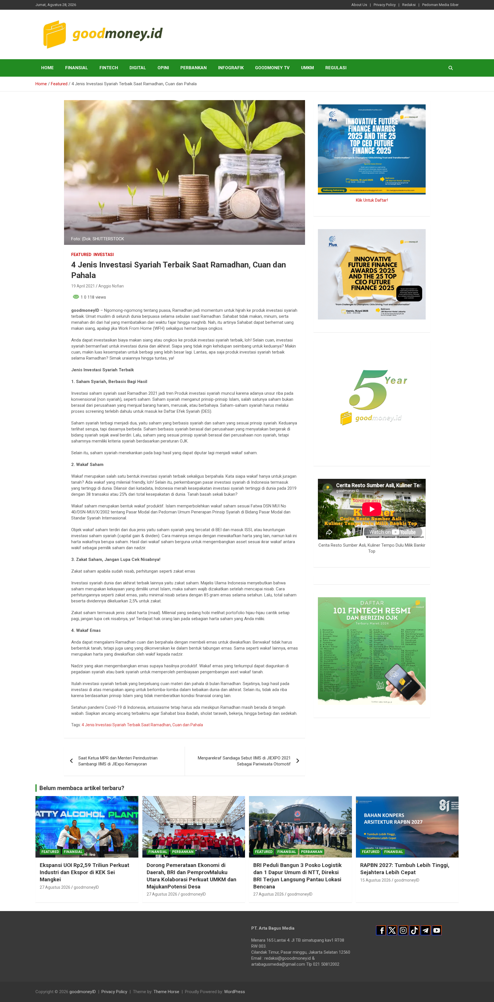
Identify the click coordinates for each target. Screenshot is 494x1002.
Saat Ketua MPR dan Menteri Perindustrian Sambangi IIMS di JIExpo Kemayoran (118, 761)
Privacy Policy (385, 5)
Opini (163, 67)
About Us (359, 5)
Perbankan (193, 67)
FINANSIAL (76, 67)
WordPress (234, 991)
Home (47, 67)
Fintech (108, 67)
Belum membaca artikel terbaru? (81, 788)
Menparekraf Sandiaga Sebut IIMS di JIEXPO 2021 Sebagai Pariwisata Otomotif (244, 761)
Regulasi (335, 67)
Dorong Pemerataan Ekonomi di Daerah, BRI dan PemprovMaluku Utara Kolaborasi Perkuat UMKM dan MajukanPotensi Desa (191, 876)
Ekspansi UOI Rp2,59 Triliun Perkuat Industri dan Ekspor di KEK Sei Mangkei (84, 872)
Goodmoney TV (272, 67)
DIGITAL (138, 67)
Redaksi (409, 5)
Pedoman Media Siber (440, 5)
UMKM (307, 67)
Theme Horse (166, 991)
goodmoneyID (86, 887)
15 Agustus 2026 (375, 880)
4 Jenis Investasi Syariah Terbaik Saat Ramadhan (126, 725)
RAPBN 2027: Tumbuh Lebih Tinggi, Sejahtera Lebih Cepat (404, 869)
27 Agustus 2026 (55, 887)
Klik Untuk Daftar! (372, 200)
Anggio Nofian (111, 286)
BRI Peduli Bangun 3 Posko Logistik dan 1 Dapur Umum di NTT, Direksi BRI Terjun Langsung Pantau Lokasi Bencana (297, 876)
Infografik (231, 67)
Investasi (103, 254)
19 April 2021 (83, 286)
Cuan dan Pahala (187, 725)
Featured (81, 254)
